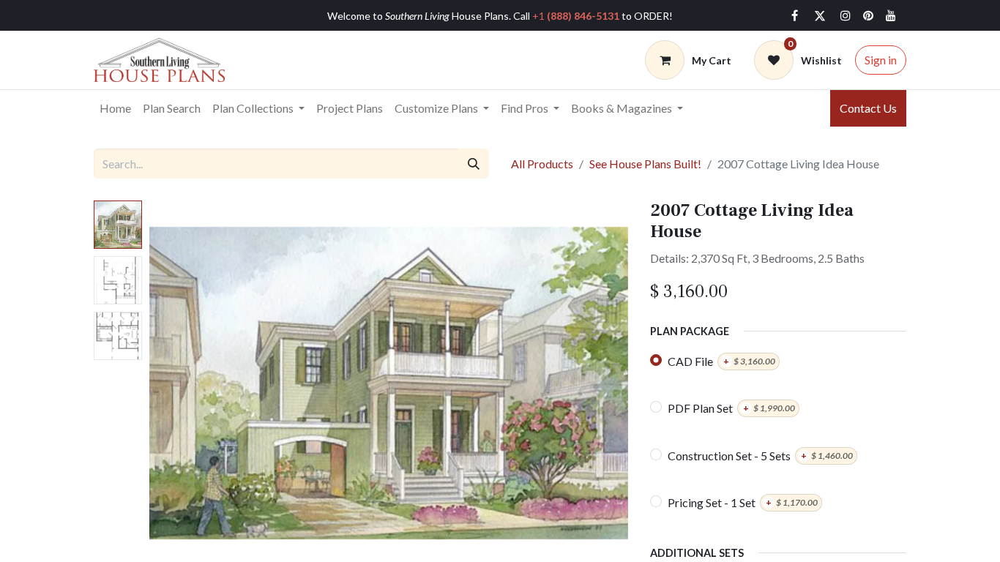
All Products (542, 164)
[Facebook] (794, 15)
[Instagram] (845, 15)
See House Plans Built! (645, 164)
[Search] (473, 163)
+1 (575, 16)
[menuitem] (115, 108)
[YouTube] (891, 15)
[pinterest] (868, 15)
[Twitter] (820, 15)
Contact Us (868, 108)
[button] (185, 383)
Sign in (881, 60)
